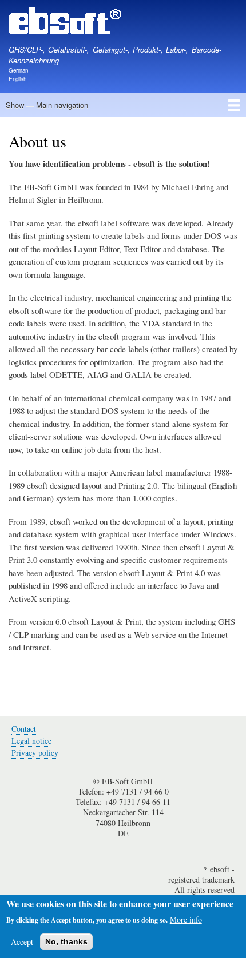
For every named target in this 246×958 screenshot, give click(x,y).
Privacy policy (34, 752)
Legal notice (31, 740)
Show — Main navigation (47, 104)
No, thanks (66, 941)
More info (186, 919)
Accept (22, 941)
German (18, 70)
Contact (23, 728)
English (17, 79)
